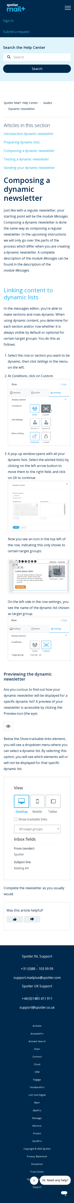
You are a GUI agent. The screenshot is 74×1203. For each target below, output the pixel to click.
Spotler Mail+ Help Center (21, 103)
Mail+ (37, 1102)
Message (37, 1118)
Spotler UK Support (37, 986)
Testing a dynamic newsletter (26, 159)
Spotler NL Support (37, 956)
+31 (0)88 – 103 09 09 (37, 969)
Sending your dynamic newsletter (29, 167)
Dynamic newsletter (21, 109)
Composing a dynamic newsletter (29, 150)
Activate (37, 1026)
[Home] (15, 7)
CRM (37, 1072)
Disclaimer (37, 1164)
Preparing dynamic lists (22, 142)
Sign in (8, 20)
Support (37, 1187)
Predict (37, 1133)
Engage (37, 1079)
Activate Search (37, 1041)
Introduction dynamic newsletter (29, 133)
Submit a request (16, 31)
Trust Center (37, 1172)
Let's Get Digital (37, 1095)
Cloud (37, 1064)
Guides (47, 103)
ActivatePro (37, 1033)
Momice (37, 1126)
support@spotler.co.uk (37, 1007)
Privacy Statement (37, 1156)
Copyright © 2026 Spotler (37, 1149)
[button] (68, 7)
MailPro (37, 1110)
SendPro (37, 1141)
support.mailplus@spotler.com (37, 977)
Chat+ (37, 1049)
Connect (37, 1056)
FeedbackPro (37, 1087)
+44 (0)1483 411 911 (37, 999)
